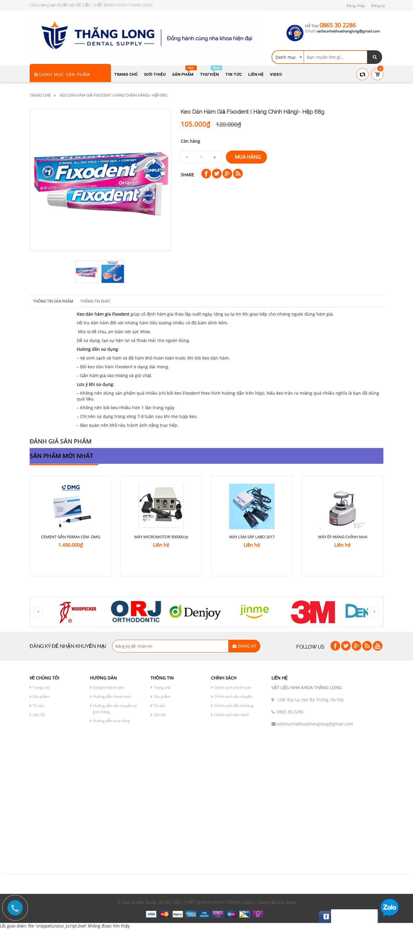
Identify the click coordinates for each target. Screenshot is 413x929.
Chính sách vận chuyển (233, 696)
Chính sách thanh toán (233, 687)
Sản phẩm (41, 696)
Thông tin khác (95, 301)
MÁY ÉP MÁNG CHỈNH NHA (342, 536)
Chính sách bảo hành (231, 714)
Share (187, 175)
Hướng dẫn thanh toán (112, 696)
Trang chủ (41, 687)
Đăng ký (378, 5)
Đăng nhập (355, 5)
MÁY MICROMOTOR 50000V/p (161, 536)
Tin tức (38, 705)
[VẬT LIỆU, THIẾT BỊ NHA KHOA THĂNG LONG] (146, 35)
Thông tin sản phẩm (53, 301)
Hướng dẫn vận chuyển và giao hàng (115, 708)
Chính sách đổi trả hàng (234, 705)
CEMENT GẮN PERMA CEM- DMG (70, 536)
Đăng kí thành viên (108, 687)
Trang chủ (40, 95)
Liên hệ (39, 714)
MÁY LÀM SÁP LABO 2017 (252, 536)
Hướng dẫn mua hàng (111, 720)
